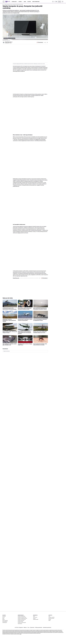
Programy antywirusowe (21, 620)
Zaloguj (59, 1)
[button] (55, 1)
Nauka (25, 1)
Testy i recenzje (35, 617)
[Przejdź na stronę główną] (4, 2)
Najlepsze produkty (35, 619)
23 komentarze (40, 42)
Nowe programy (20, 623)
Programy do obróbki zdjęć (21, 616)
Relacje (49, 620)
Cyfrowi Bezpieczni (4, 621)
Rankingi (34, 618)
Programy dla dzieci (20, 621)
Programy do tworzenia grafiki (22, 622)
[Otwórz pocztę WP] (53, 1)
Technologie (14, 1)
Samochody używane (51, 618)
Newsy (34, 616)
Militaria (29, 1)
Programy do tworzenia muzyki (22, 617)
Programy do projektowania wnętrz (22, 618)
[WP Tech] (8, 1)
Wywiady (50, 619)
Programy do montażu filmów (22, 619)
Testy (49, 616)
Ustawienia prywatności (47, 627)
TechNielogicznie (4, 622)
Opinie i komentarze (35, 1)
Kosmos (20, 1)
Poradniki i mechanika (51, 617)
